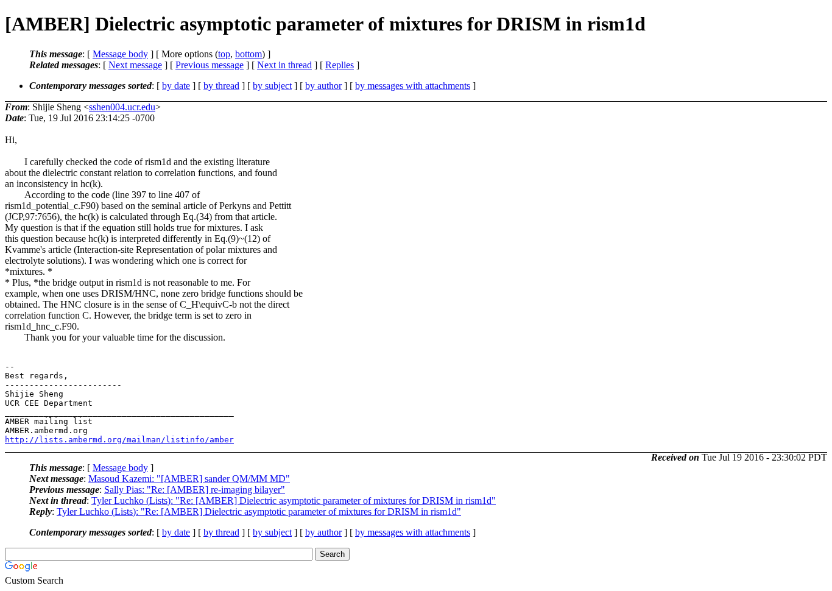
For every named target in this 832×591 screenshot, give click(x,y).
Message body (120, 54)
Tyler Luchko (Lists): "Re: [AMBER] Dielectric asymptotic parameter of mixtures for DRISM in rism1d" (293, 500)
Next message (135, 65)
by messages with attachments (412, 85)
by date (176, 85)
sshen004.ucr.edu (122, 107)
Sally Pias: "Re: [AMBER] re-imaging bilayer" (194, 489)
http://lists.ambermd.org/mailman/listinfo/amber (119, 439)
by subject (272, 85)
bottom (248, 54)
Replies (339, 65)
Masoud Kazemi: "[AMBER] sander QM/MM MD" (189, 478)
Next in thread (284, 65)
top (224, 54)
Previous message (209, 65)
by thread (221, 85)
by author (323, 85)
